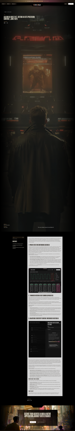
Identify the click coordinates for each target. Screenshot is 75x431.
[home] (37, 5)
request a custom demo (37, 393)
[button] (3, 4)
